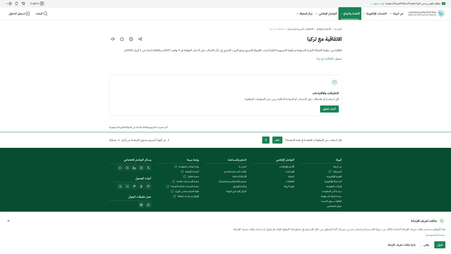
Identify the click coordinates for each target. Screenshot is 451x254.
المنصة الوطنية (192, 171)
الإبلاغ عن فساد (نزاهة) (188, 196)
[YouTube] (127, 168)
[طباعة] (131, 39)
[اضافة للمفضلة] (121, 39)
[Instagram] (141, 168)
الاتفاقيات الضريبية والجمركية (300, 29)
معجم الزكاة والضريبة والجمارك (232, 181)
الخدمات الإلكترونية (376, 13)
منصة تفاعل (193, 176)
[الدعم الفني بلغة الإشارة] (134, 186)
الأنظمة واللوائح (351, 13)
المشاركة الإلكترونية (333, 181)
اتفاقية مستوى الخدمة (331, 201)
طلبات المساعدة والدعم (235, 171)
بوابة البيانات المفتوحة (189, 166)
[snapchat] (120, 168)
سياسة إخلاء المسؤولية (331, 196)
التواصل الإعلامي (328, 13)
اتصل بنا (242, 166)
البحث (39, 13)
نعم (277, 140)
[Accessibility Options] (9, 3)
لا (266, 140)
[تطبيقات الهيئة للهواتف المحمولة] (16, 3)
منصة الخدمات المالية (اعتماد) (185, 186)
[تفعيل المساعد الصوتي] (141, 186)
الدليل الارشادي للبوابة (236, 191)
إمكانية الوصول (239, 186)
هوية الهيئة (289, 186)
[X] (148, 168)
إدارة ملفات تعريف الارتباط (401, 245)
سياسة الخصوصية (435, 235)
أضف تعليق (329, 109)
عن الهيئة (398, 13)
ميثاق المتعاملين (334, 206)
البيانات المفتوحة (334, 186)
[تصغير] (127, 186)
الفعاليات (290, 181)
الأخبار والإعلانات (286, 166)
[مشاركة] (140, 39)
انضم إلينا (337, 171)
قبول (440, 245)
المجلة (291, 176)
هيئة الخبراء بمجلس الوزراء (187, 191)
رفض (426, 245)
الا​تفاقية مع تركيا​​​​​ (325, 59)
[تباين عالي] (148, 186)
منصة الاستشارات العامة (188, 181)
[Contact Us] (23, 3)
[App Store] (148, 205)
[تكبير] (120, 186)
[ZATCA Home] (426, 13)
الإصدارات (289, 171)
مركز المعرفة (306, 13)
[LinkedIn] (134, 168)
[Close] (8, 221)
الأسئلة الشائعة (239, 176)
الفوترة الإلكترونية (334, 176)
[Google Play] (141, 205)
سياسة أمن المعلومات (332, 191)
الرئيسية (338, 29)
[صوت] (112, 39)
